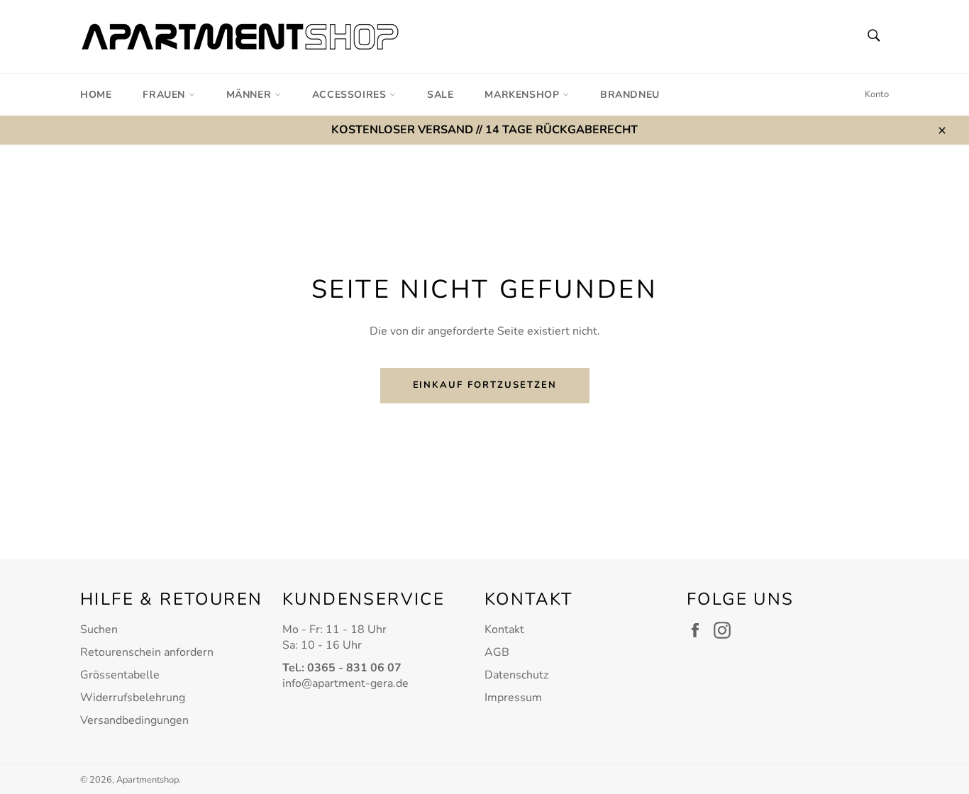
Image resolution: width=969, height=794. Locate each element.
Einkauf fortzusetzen (485, 385)
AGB (496, 652)
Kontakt (504, 629)
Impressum (513, 697)
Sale (440, 94)
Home (95, 94)
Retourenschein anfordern (147, 652)
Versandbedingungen (134, 720)
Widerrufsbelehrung (132, 697)
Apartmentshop (147, 779)
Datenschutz (516, 675)
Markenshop (523, 94)
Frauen (165, 94)
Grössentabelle (120, 675)
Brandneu (630, 94)
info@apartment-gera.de (345, 683)
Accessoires (350, 94)
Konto (877, 94)
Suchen (99, 629)
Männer (250, 94)
